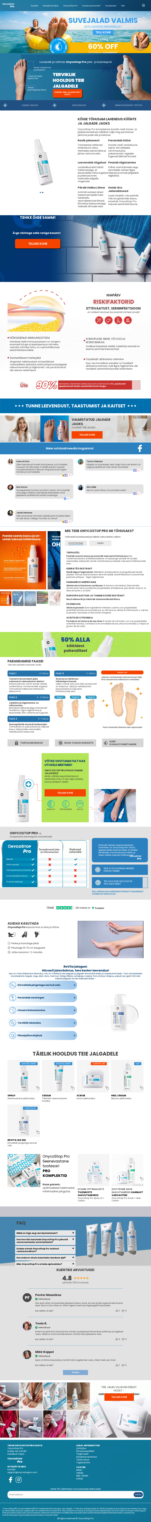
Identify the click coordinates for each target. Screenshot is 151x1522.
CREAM (79, 1472)
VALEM (100, 543)
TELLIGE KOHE (37, 244)
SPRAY (79, 1470)
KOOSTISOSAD (76, 543)
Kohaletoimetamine (86, 1456)
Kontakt (11, 1469)
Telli (123, 5)
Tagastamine (83, 1462)
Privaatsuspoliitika (85, 1451)
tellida (138, 1494)
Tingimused (82, 1453)
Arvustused (110, 5)
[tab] (76, 543)
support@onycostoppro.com (22, 1472)
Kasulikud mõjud (51, 5)
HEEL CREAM (82, 1475)
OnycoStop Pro (70, 5)
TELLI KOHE (103, 32)
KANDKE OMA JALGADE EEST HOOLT (68, 93)
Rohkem (75, 1372)
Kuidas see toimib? (91, 5)
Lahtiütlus (81, 1448)
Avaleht (34, 5)
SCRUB (79, 1478)
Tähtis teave (82, 1459)
